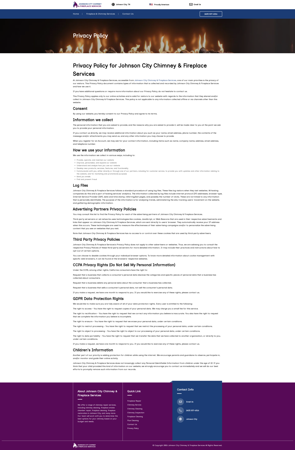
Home (76, 14)
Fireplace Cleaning (135, 416)
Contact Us (127, 14)
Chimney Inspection (135, 413)
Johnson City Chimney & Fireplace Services (155, 80)
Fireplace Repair (134, 401)
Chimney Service (134, 405)
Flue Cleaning (133, 420)
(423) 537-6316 (211, 14)
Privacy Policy (133, 428)
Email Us (197, 4)
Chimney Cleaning (134, 409)
